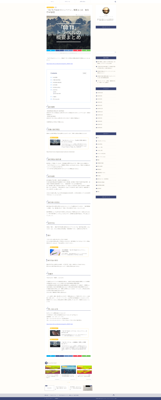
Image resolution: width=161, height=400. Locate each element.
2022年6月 (99, 99)
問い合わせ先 (56, 99)
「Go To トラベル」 (50, 7)
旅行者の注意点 (56, 87)
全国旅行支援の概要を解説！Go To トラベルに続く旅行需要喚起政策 (106, 77)
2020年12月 (100, 108)
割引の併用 (99, 166)
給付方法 (55, 89)
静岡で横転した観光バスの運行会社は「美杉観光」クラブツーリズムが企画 (106, 62)
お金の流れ (99, 144)
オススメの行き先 (101, 153)
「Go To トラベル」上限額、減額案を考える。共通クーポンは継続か (106, 81)
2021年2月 (99, 102)
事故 (98, 159)
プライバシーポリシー (49, 398)
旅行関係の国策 (100, 185)
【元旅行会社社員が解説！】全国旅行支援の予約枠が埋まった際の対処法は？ (106, 67)
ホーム (52, 1)
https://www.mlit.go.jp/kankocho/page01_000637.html (60, 63)
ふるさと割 (99, 150)
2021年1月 (99, 105)
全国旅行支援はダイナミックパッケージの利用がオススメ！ (106, 72)
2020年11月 (100, 111)
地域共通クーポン (101, 172)
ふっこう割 (99, 147)
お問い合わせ (82, 1)
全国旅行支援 (100, 163)
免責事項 (56, 398)
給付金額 (55, 84)
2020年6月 (99, 127)
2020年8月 (99, 121)
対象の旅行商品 (56, 79)
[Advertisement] (106, 39)
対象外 (54, 96)
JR (98, 137)
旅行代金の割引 (57, 93)
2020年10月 (100, 114)
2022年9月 (99, 95)
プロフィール (67, 1)
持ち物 (98, 175)
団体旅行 (99, 169)
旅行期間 (55, 77)
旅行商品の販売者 (57, 82)
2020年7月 (99, 124)
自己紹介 (99, 188)
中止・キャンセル (101, 156)
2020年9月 (99, 118)
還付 (55, 91)
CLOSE (84, 73)
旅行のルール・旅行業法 (102, 178)
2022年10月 (100, 92)
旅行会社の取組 (100, 182)
